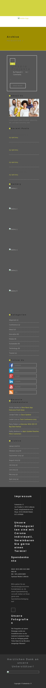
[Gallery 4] (24, 259)
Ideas (11, 329)
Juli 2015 (12, 465)
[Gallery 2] (24, 218)
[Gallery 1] (24, 197)
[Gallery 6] (24, 300)
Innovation (13, 334)
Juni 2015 (12, 470)
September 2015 (15, 455)
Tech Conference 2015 (28, 419)
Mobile (11, 339)
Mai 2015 (12, 474)
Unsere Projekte (21, 68)
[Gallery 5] (24, 279)
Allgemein (12, 320)
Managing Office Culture (18, 135)
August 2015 (13, 460)
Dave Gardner (26, 415)
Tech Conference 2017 (18, 172)
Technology (13, 348)
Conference (13, 325)
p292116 (18, 72)
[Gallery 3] (24, 238)
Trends (11, 353)
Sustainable (13, 344)
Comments (17, 74)
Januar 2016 (13, 446)
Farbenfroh (14, 41)
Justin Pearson (15, 160)
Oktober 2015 (14, 451)
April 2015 (12, 479)
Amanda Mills (14, 147)
